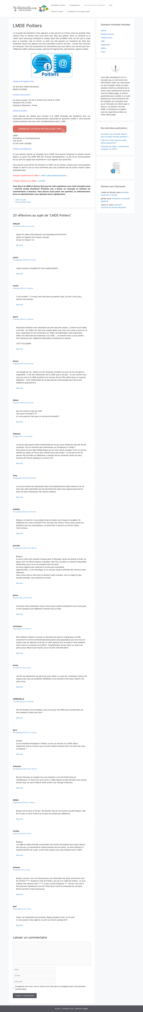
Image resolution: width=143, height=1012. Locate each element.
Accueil (57, 1009)
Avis (110, 5)
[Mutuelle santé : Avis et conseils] (31, 8)
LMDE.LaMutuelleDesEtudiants (54, 176)
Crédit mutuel (106, 38)
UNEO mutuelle (20, 200)
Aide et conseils (57, 11)
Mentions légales (81, 1009)
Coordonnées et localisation (94, 5)
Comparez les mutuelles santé (78, 11)
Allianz (103, 30)
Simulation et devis (58, 5)
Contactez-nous (68, 1009)
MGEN (103, 48)
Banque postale (107, 34)
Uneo (103, 52)
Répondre (19, 245)
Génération (105, 45)
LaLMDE (41, 181)
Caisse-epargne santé (23, 202)
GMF (103, 41)
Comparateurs (75, 5)
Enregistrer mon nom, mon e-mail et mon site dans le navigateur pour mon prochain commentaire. (50, 987)
